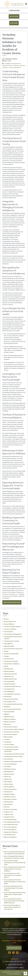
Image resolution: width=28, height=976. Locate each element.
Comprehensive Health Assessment (11, 750)
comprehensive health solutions (14, 754)
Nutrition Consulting (10, 809)
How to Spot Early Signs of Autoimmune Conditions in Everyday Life (12, 907)
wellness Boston (9, 716)
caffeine (7, 739)
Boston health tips (10, 621)
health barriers (8, 669)
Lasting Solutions (9, 689)
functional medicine (10, 764)
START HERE (14, 23)
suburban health (9, 711)
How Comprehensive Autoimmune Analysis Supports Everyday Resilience (14, 869)
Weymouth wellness (10, 837)
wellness (16, 65)
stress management (10, 829)
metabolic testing (9, 797)
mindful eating (8, 802)
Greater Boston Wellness (11, 664)
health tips (7, 776)
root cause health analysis (12, 709)
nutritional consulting (11, 699)
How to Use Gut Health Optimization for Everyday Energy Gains (14, 862)
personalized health (15, 67)
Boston (6, 619)
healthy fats (8, 779)
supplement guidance (11, 832)
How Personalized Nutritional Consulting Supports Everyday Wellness (13, 888)
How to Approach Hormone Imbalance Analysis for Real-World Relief (14, 881)
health (6, 666)
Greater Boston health (11, 661)
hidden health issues (10, 679)
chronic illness (8, 631)
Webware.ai (17, 974)
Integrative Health (7, 65)
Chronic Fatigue (9, 744)
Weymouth (7, 724)
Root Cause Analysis (10, 827)
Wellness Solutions (10, 722)
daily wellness (8, 643)
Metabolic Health (9, 794)
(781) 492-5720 (14, 10)
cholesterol (7, 742)
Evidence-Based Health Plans (13, 761)
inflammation (8, 791)
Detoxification (8, 759)
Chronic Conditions (10, 629)
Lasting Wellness (9, 691)
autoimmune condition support (14, 729)
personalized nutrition (11, 824)
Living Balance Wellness (19, 972)
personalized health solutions (13, 704)
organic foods (8, 814)
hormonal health (9, 681)
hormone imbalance (10, 789)
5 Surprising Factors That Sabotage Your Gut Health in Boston (12, 875)
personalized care (9, 701)
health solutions (9, 774)
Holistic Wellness (9, 786)
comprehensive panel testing (13, 756)
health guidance (9, 671)
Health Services (9, 676)
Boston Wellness (9, 624)
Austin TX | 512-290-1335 (15, 964)
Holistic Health (8, 784)
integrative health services (12, 686)
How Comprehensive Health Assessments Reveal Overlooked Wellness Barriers (14, 900)
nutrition (7, 807)
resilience (7, 706)
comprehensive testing (11, 641)
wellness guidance (10, 719)
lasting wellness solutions (12, 694)
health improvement (10, 674)
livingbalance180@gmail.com (10, 594)
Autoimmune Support (11, 734)
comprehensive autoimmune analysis (13, 637)
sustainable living (9, 834)
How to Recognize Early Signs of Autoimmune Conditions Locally (14, 857)
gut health (7, 766)
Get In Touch (14, 16)
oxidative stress (9, 817)
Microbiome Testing (10, 799)
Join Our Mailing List (14, 948)
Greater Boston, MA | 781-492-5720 (15, 961)
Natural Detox (8, 804)
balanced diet (8, 737)
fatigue (6, 656)
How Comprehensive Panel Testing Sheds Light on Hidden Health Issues (14, 894)
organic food (8, 812)
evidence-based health (11, 653)
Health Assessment (10, 769)
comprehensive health (11, 747)
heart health (8, 781)
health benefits (9, 771)
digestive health (9, 646)
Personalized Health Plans (12, 822)
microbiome (8, 696)
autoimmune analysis (10, 727)
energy (6, 651)
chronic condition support (12, 626)
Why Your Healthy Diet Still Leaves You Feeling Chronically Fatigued (14, 852)
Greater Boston (16, 63)
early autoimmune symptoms (13, 648)
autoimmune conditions (11, 732)
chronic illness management (13, 634)
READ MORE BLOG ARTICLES (12, 602)
